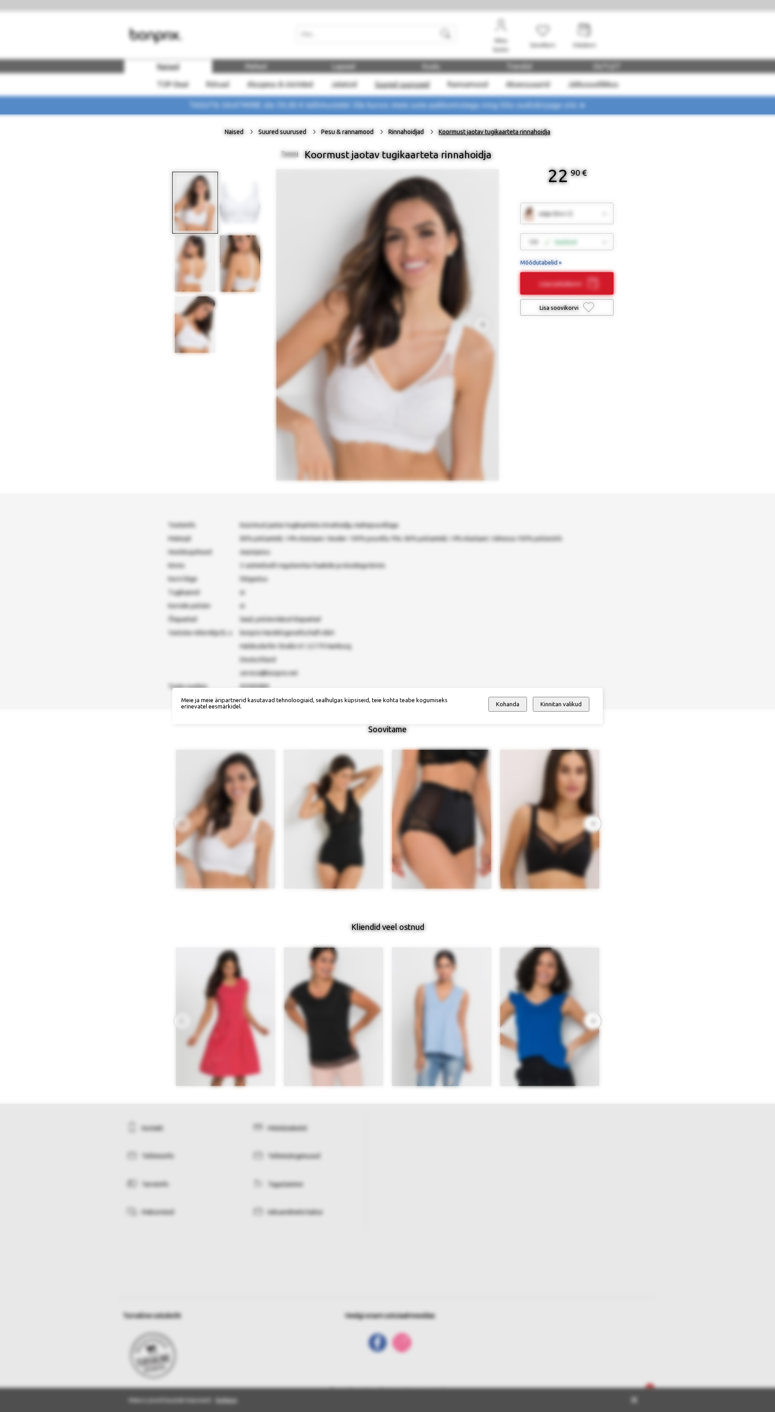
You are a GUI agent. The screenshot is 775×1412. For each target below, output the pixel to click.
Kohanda (507, 704)
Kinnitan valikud (561, 704)
